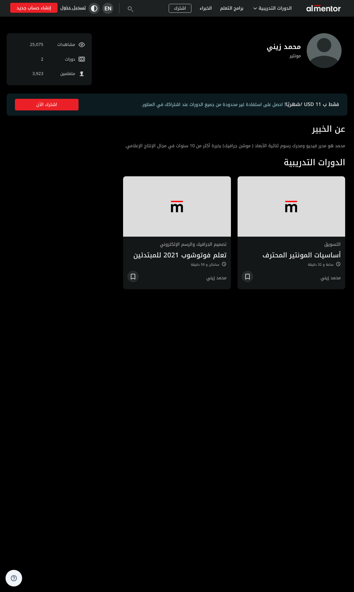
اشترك (180, 8)
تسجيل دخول (73, 7)
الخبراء (206, 8)
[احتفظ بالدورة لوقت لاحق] (247, 276)
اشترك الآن (46, 104)
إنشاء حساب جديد (34, 8)
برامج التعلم (231, 8)
